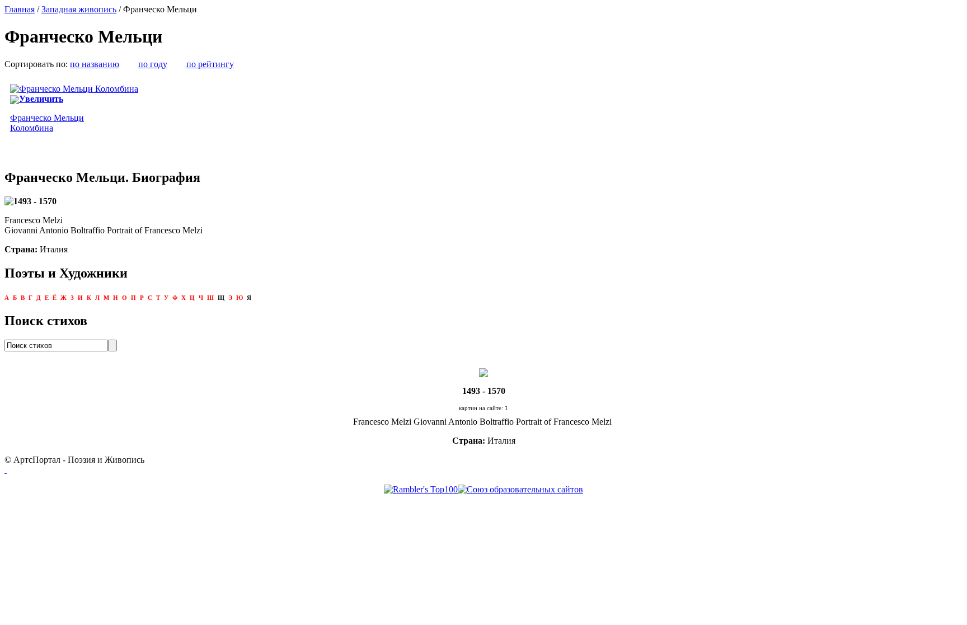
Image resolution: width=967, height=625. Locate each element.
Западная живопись (78, 9)
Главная (19, 9)
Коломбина (47, 123)
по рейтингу (210, 64)
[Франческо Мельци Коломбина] (74, 88)
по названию (94, 64)
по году (152, 64)
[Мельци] (483, 372)
